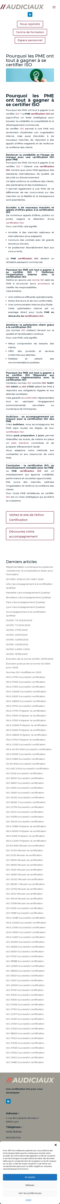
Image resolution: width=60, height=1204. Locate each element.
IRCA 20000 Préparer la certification (26, 725)
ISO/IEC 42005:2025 (17, 644)
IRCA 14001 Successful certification (25, 937)
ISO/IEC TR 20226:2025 (19, 620)
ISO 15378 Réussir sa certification (24, 903)
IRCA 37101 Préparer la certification (25, 739)
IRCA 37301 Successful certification (25, 686)
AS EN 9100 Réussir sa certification (25, 845)
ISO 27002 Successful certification (25, 1052)
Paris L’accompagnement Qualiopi (25, 602)
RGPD (28, 1200)
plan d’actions (20, 443)
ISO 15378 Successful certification (25, 816)
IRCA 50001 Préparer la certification (26, 831)
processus (44, 283)
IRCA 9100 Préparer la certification (25, 836)
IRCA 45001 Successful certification (25, 932)
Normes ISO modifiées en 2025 (23, 672)
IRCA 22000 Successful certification (26, 922)
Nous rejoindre (30, 24)
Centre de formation (30, 32)
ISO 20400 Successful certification (25, 941)
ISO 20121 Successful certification (24, 811)
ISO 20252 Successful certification (25, 797)
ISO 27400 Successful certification (25, 1004)
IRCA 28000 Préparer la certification (26, 734)
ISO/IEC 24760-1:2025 (18, 649)
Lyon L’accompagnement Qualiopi (25, 607)
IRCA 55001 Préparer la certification (26, 730)
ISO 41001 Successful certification (24, 787)
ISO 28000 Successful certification (25, 970)
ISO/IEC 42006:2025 (17, 639)
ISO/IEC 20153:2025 (17, 634)
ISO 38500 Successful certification (25, 1033)
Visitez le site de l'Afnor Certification (26, 517)
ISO (17, 113)
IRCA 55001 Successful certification (25, 696)
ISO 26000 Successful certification (25, 946)
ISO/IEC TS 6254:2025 (18, 625)
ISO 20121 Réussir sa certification (24, 893)
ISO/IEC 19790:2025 (17, 654)
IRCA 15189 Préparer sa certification (26, 826)
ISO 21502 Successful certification (25, 1057)
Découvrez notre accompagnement (23, 534)
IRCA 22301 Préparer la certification (26, 840)
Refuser (30, 1185)
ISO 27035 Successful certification (25, 1043)
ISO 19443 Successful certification (25, 821)
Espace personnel (30, 40)
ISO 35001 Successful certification (25, 778)
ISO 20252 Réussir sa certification (25, 879)
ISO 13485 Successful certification (25, 1062)
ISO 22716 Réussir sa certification (24, 889)
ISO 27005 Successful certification (25, 1047)
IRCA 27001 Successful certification (25, 927)
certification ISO (40, 113)
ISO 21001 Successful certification (24, 980)
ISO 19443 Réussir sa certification (24, 898)
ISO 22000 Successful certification (25, 966)
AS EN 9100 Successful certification (25, 763)
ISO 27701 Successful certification (25, 1009)
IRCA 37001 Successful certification (25, 681)
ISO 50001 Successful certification (25, 951)
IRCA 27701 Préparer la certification (26, 710)
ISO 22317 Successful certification (25, 1014)
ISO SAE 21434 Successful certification (27, 768)
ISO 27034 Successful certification (25, 1023)
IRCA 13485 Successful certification (25, 917)
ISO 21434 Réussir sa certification (24, 850)
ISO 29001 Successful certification (25, 792)
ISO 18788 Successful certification (25, 961)
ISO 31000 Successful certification (25, 999)
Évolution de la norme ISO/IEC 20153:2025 (29, 658)
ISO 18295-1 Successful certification (26, 802)
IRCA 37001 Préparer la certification (26, 715)
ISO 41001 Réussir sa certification (24, 869)
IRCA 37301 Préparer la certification (26, 720)
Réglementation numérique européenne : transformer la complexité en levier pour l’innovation (29, 571)
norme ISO (38, 280)
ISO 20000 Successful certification (25, 985)
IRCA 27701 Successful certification (25, 677)
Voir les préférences (30, 1193)
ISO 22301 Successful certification (25, 1019)
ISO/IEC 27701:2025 (17, 630)
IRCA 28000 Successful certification (26, 701)
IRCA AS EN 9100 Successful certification (29, 749)
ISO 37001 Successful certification (25, 994)
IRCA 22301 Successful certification (25, 744)
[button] (55, 1144)
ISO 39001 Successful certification (25, 783)
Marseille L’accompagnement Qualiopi (28, 592)
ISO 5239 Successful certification (24, 773)
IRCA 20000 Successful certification (26, 691)
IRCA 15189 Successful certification (25, 759)
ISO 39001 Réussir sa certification (24, 864)
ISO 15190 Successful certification (24, 908)
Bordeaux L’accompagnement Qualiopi (28, 597)
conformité (30, 397)
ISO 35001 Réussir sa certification (24, 860)
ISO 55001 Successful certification (25, 975)
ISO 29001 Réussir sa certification (24, 874)
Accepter (30, 1177)
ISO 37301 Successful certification (25, 956)
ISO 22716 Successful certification (25, 807)
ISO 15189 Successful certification (24, 913)
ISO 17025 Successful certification (25, 1038)
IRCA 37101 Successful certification (25, 706)
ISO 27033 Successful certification (25, 1028)
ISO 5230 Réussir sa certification (24, 855)
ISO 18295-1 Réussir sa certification (25, 884)
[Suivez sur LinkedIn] (30, 14)
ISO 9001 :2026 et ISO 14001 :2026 (25, 579)
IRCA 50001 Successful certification (25, 754)
